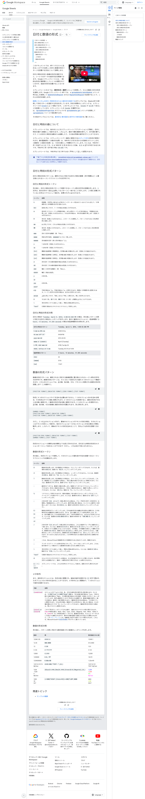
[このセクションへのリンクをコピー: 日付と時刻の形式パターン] (63, 171)
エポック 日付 (83, 138)
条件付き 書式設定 (76, 117)
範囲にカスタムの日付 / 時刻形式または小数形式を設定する (54, 101)
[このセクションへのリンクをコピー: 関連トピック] (49, 691)
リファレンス (20, 13)
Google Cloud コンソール (62, 767)
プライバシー (40, 795)
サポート (52, 13)
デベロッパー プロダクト (36, 766)
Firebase (68, 783)
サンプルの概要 (42, 696)
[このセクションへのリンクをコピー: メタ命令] (43, 574)
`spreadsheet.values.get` (74, 157)
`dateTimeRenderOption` (52, 159)
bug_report (135, 8)
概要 (3, 13)
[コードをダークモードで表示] (99, 388)
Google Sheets (44, 2)
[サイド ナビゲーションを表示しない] (24, 795)
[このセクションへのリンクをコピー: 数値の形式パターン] (56, 372)
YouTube (84, 770)
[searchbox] (13, 19)
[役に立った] (96, 29)
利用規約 (31, 775)
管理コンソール (60, 760)
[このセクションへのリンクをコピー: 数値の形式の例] (49, 626)
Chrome (59, 783)
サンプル (43, 13)
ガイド (11, 13)
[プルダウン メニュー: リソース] (79, 2)
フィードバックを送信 (91, 35)
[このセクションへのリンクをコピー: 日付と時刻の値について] (61, 124)
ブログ (83, 760)
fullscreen (139, 8)
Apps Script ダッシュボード (63, 763)
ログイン (140, 2)
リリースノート (33, 769)
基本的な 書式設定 (61, 117)
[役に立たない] (99, 29)
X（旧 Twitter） (86, 767)
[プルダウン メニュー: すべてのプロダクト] (67, 2)
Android (50, 783)
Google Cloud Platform (82, 783)
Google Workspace (44, 29)
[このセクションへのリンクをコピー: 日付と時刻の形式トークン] (58, 184)
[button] (13, 30)
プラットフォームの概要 (36, 763)
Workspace (19, 2)
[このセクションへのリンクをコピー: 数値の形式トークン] (53, 452)
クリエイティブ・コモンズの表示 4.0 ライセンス (71, 717)
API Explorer (58, 770)
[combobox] (109, 2)
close (142, 8)
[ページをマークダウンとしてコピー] (66, 34)
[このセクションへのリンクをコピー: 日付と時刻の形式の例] (55, 313)
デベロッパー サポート (36, 772)
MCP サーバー (32, 13)
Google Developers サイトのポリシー (81, 719)
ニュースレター (85, 763)
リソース (74, 2)
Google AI (96, 783)
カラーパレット (55, 617)
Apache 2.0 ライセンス (42, 719)
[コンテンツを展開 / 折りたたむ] (46, 40)
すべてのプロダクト (59, 2)
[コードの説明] (95, 388)
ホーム (34, 2)
